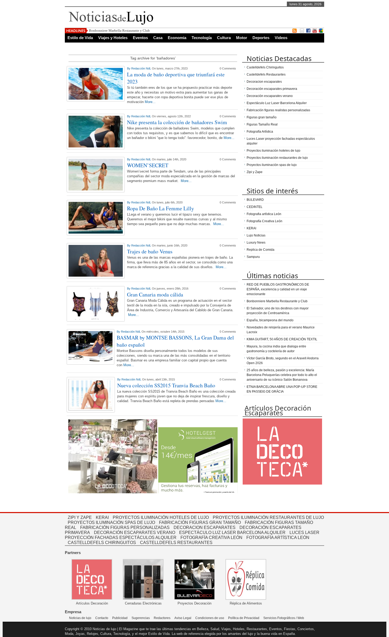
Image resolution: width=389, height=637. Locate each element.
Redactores (162, 618)
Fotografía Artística (260, 131)
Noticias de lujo (80, 618)
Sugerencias (141, 618)
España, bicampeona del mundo (270, 320)
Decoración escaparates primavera (272, 89)
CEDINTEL (255, 207)
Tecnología (202, 37)
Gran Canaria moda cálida (155, 294)
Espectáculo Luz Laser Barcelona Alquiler (277, 103)
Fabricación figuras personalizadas (125, 527)
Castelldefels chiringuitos (102, 542)
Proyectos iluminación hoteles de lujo (273, 150)
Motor (241, 37)
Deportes (260, 37)
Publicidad (120, 618)
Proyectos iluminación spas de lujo (272, 165)
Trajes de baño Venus (150, 251)
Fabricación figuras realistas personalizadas (278, 110)
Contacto (101, 618)
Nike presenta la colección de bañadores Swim (177, 122)
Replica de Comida (260, 250)
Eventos (140, 37)
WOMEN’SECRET (147, 165)
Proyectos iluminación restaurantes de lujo (277, 158)
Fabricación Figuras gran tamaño (200, 522)
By (129, 68)
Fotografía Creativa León (264, 221)
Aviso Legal (182, 618)
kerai (102, 517)
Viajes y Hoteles (113, 37)
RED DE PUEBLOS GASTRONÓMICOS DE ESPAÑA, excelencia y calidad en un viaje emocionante (278, 289)
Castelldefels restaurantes (176, 542)
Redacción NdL (141, 68)
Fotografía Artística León (277, 537)
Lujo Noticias (256, 235)
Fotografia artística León (264, 214)
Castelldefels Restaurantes (266, 74)
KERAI (251, 228)
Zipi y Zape (255, 172)
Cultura (224, 37)
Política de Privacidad (243, 618)
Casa (157, 37)
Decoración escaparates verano (270, 96)
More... (150, 102)
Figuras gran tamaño (262, 117)
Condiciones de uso (209, 618)
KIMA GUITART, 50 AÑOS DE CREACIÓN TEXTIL (282, 339)
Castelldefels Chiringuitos (265, 67)
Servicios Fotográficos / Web (283, 618)
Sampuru (253, 257)
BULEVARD (255, 200)
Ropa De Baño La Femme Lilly (160, 208)
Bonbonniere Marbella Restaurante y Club (119, 30)
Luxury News (256, 242)
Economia (177, 37)
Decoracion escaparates (264, 81)
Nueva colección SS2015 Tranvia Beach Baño (166, 385)
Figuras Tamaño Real (262, 124)
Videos (281, 37)
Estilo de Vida (80, 37)
